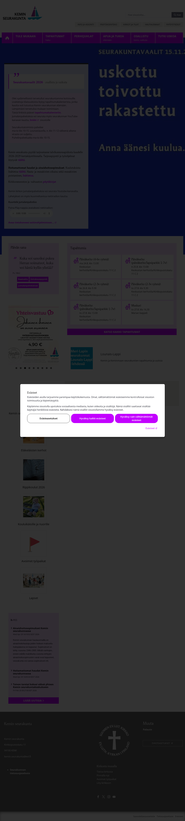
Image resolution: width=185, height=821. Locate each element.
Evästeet (152, 428)
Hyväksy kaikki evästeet (92, 418)
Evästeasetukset (49, 418)
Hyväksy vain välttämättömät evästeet (136, 418)
